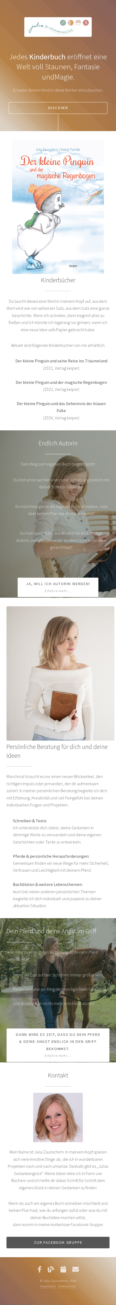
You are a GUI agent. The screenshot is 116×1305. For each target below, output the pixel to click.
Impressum (48, 1286)
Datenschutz (67, 1286)
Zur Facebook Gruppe (58, 1242)
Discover (58, 107)
